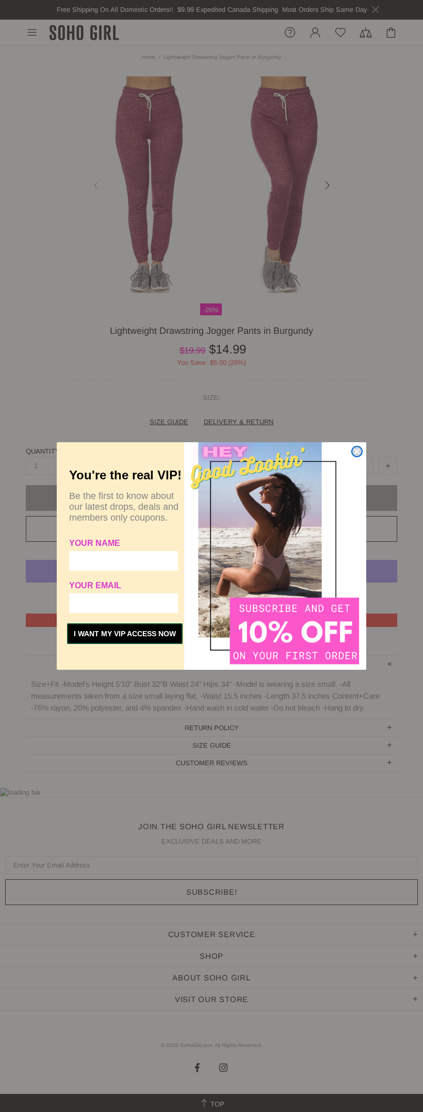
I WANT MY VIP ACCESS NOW (125, 634)
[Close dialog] (357, 451)
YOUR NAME (94, 543)
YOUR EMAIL (95, 585)
